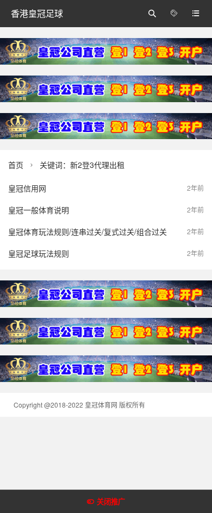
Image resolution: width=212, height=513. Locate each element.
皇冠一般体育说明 (38, 209)
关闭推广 (111, 502)
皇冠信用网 (27, 188)
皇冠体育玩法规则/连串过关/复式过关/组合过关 (87, 231)
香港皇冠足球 (37, 13)
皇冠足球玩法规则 (38, 253)
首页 (15, 164)
